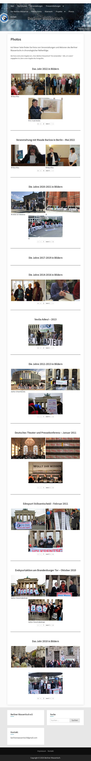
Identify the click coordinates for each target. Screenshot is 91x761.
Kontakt (13, 17)
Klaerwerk (48, 11)
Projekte (59, 11)
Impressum (41, 751)
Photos (71, 11)
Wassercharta (36, 11)
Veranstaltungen (36, 6)
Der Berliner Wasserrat (19, 11)
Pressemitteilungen (53, 6)
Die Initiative (22, 6)
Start (12, 6)
